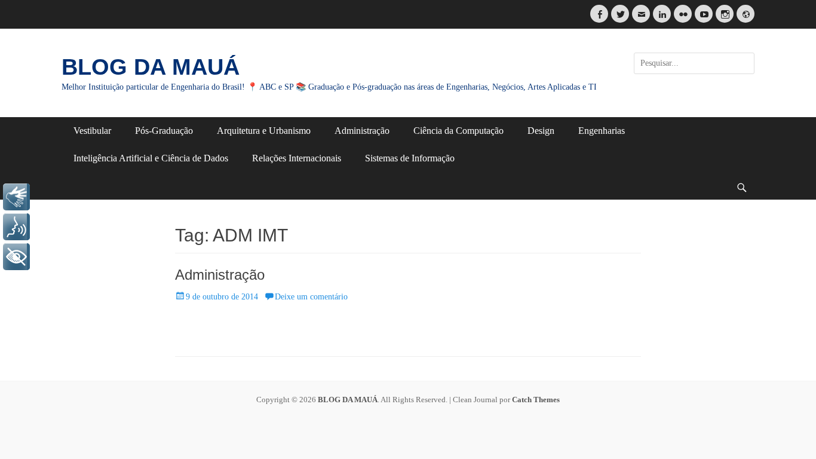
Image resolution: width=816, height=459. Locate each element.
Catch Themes (536, 399)
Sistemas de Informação (410, 158)
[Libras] (16, 196)
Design (540, 131)
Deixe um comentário (311, 296)
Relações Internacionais (296, 158)
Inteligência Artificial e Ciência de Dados (150, 158)
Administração (362, 131)
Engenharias (601, 131)
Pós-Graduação (164, 131)
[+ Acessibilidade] (16, 256)
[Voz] (16, 226)
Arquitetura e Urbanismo (264, 131)
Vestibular (92, 131)
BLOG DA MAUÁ (151, 66)
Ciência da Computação (458, 131)
